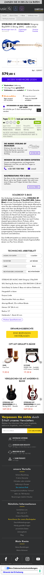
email (33, 169)
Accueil (4, 15)
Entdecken (35, 153)
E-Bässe (23, 15)
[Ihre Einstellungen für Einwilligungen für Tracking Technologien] (40, 571)
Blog (22, 535)
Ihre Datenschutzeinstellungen (23, 568)
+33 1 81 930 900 (24, 453)
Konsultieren (34, 187)
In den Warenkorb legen (22, 79)
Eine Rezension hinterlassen (22, 334)
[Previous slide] (3, 362)
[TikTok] (16, 559)
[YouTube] (38, 559)
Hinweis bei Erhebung (13, 572)
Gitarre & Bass (14, 15)
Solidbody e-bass (33, 15)
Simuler (37, 122)
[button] (12, 61)
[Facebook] (6, 559)
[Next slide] (40, 362)
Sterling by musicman (8, 19)
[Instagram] (27, 559)
